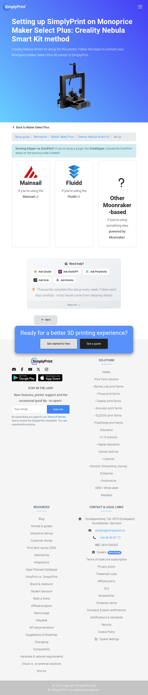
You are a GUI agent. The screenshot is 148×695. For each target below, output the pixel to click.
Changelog (41, 642)
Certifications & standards (106, 617)
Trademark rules (106, 574)
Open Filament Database (41, 569)
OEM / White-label (106, 488)
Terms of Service (56, 416)
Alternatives (41, 555)
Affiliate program (41, 606)
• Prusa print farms (108, 393)
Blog (41, 519)
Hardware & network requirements (41, 656)
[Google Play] (24, 377)
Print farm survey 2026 (41, 548)
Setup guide (22, 137)
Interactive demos (41, 533)
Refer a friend (41, 598)
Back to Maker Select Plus (32, 127)
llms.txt (41, 671)
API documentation (41, 627)
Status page (41, 613)
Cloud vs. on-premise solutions (41, 663)
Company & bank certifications (106, 610)
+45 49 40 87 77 (110, 537)
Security (106, 624)
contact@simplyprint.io (110, 530)
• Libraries (108, 459)
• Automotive (108, 480)
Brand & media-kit (41, 584)
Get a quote (94, 343)
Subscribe (58, 409)
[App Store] (50, 377)
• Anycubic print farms (108, 408)
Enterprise (106, 473)
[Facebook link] (22, 369)
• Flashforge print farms (108, 422)
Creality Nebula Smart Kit (93, 137)
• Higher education (108, 444)
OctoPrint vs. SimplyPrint (41, 577)
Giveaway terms (106, 603)
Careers (108, 552)
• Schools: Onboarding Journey (107, 466)
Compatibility (41, 649)
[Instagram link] (46, 369)
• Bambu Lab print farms (108, 386)
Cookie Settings (109, 639)
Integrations (41, 562)
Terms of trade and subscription (106, 559)
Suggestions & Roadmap (41, 635)
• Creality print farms (108, 401)
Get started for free (58, 343)
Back (48, 319)
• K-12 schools (108, 437)
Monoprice (40, 137)
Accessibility (106, 595)
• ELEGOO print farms (108, 415)
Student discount (41, 591)
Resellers (106, 495)
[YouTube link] (30, 369)
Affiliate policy (107, 581)
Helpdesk (41, 620)
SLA (106, 588)
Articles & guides (41, 526)
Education (106, 430)
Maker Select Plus (62, 137)
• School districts (108, 451)
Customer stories (41, 540)
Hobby (106, 372)
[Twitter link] (38, 369)
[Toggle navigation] (140, 6)
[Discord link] (14, 369)
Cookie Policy (106, 632)
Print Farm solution (106, 379)
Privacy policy (106, 566)
